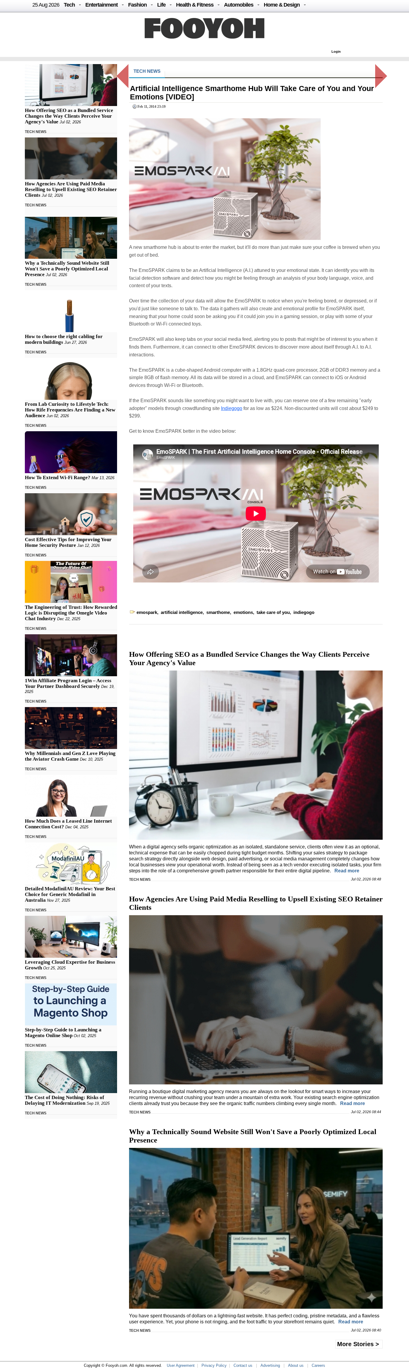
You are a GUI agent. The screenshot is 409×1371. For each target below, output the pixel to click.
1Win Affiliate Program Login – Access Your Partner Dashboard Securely (68, 683)
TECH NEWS (35, 132)
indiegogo (303, 612)
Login (336, 51)
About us (296, 1365)
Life (161, 5)
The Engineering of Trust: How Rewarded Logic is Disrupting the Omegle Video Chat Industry (71, 612)
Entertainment (101, 5)
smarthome (218, 612)
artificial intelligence (182, 612)
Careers (318, 1365)
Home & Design (282, 5)
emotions (243, 612)
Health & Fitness (194, 5)
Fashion (137, 5)
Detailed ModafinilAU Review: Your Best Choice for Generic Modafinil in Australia (70, 894)
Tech (69, 5)
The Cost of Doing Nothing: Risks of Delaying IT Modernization (64, 1100)
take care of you (273, 612)
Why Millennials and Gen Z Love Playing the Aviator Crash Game (70, 756)
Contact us (243, 1365)
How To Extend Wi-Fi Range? (57, 477)
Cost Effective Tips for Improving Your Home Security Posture (68, 542)
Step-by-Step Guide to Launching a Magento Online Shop (63, 1032)
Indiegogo (231, 408)
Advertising (270, 1365)
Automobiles (238, 5)
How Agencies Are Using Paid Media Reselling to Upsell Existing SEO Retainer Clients (71, 189)
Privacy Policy (214, 1365)
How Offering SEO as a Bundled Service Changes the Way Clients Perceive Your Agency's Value (69, 116)
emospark (147, 612)
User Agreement (181, 1365)
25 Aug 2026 (45, 5)
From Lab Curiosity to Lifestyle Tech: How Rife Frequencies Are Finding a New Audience (70, 409)
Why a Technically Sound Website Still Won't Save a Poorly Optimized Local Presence (67, 268)
